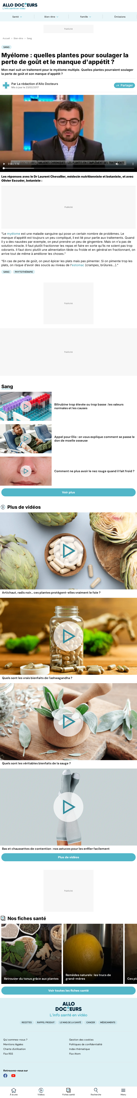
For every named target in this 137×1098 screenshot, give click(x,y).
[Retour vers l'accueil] (68, 6)
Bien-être (49, 16)
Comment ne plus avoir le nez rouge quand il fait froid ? (94, 471)
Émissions (119, 16)
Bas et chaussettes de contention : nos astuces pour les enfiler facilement (56, 849)
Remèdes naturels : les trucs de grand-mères (88, 977)
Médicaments (107, 1022)
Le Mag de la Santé (70, 1022)
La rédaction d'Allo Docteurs (37, 84)
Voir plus (68, 492)
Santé (15, 16)
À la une (14, 1094)
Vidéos (41, 1094)
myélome (13, 233)
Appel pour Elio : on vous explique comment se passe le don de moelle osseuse (94, 439)
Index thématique (79, 1049)
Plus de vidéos (24, 507)
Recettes (27, 1022)
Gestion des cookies (81, 1039)
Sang (29, 38)
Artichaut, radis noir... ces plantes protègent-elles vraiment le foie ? (51, 593)
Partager (127, 85)
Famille (84, 16)
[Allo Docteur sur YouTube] (13, 1075)
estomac (78, 265)
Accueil (6, 38)
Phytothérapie (24, 271)
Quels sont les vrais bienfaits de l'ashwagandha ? (37, 678)
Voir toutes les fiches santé (68, 991)
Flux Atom (75, 1053)
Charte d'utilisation (14, 1049)
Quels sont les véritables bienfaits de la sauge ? (36, 763)
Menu (123, 1094)
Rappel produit (45, 1022)
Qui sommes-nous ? (15, 1039)
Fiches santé (68, 1094)
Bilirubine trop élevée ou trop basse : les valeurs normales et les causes (88, 406)
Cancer (90, 1022)
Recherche (96, 1094)
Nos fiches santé (27, 918)
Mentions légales (13, 1044)
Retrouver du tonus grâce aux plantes (31, 979)
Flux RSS (8, 1053)
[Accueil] (68, 1009)
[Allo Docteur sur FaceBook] (5, 1075)
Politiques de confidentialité (85, 1044)
